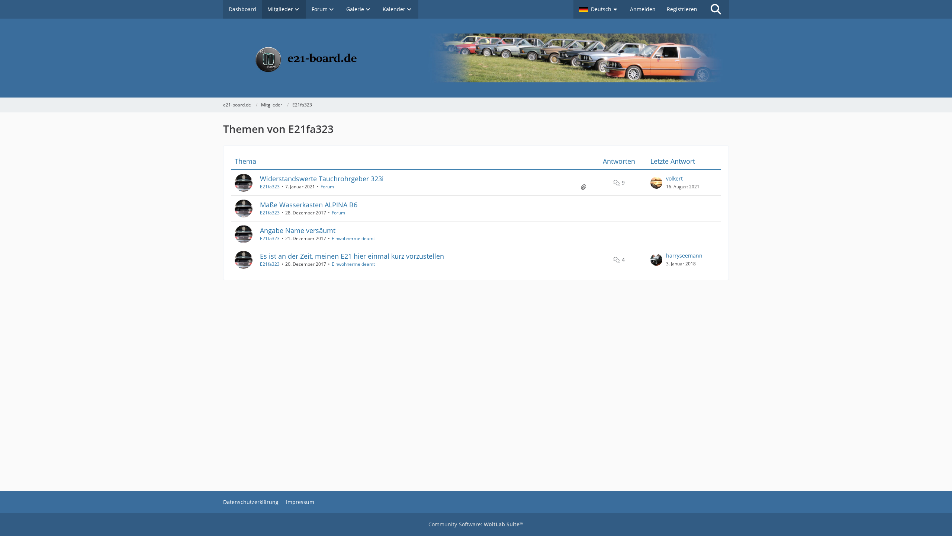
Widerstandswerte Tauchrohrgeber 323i (322, 178)
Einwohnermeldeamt (353, 238)
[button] (598, 9)
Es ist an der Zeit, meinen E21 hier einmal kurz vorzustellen (352, 256)
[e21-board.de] (476, 58)
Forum (327, 187)
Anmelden (643, 9)
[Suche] (716, 9)
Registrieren (682, 9)
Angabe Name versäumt (297, 230)
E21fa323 (270, 187)
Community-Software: (476, 524)
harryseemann (684, 255)
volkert (674, 178)
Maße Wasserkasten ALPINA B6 (308, 204)
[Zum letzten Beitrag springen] (656, 183)
